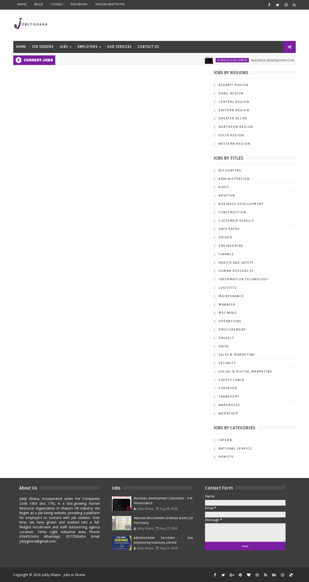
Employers (87, 47)
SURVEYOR (227, 388)
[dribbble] (257, 574)
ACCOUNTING (229, 170)
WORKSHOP (228, 413)
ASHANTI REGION (233, 85)
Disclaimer (79, 4)
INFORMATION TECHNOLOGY (243, 279)
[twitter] (277, 4)
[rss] (265, 574)
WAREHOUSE (229, 405)
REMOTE (225, 457)
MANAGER (227, 304)
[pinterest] (240, 574)
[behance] (274, 574)
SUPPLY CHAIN (231, 380)
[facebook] (269, 4)
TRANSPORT (228, 396)
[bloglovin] (248, 574)
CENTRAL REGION (233, 102)
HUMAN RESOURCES (236, 271)
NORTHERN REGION (235, 127)
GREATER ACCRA (232, 118)
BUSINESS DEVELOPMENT (226, 60)
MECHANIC (227, 313)
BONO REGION (231, 93)
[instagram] (286, 4)
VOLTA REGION (231, 135)
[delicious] (291, 574)
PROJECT (226, 338)
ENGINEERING (230, 246)
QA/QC (224, 346)
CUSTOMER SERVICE (236, 221)
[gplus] (231, 574)
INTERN (225, 440)
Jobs (64, 47)
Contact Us (148, 47)
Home (22, 4)
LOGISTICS (227, 288)
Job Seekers (43, 47)
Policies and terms (110, 4)
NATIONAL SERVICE (235, 448)
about (38, 4)
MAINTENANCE (231, 296)
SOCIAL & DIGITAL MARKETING (245, 371)
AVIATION (226, 195)
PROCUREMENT (232, 329)
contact (57, 4)
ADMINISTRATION (233, 179)
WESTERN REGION (234, 144)
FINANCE (226, 254)
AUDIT (223, 187)
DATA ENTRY (229, 229)
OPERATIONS (229, 321)
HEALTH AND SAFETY (236, 263)
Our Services (119, 47)
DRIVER (225, 237)
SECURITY (227, 363)
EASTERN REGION (233, 110)
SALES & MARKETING (236, 355)
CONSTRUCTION (232, 212)
